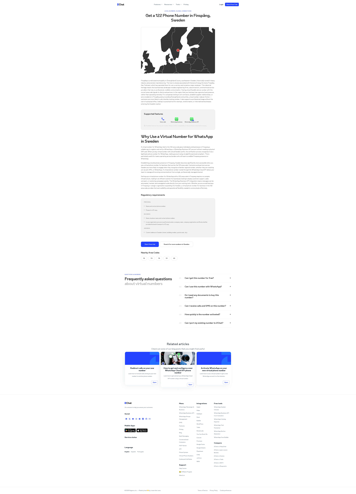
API (180, 449)
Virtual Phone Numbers (186, 456)
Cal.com (199, 438)
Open (154, 382)
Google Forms (201, 444)
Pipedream (200, 451)
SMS (180, 422)
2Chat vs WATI (218, 463)
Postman (199, 441)
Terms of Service (203, 490)
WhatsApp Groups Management (184, 417)
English (127, 452)
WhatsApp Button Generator (219, 432)
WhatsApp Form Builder (221, 437)
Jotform (199, 458)
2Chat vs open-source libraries (220, 451)
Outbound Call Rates (185, 459)
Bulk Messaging (184, 436)
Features (182, 426)
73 (151, 258)
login (221, 4)
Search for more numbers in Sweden (176, 244)
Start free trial (231, 4)
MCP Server (183, 446)
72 (166, 258)
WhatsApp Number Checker (220, 408)
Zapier (198, 407)
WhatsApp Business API (186, 413)
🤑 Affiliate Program (185, 472)
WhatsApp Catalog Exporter (220, 420)
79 (159, 258)
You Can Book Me (202, 434)
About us (182, 475)
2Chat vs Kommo (219, 456)
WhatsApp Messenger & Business (186, 408)
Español (133, 452)
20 (174, 258)
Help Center (183, 468)
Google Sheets (201, 448)
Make (198, 410)
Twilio (198, 427)
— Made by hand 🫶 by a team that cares (149, 490)
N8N (198, 461)
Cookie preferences (225, 490)
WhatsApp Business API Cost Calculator (221, 414)
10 (144, 258)
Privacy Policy (214, 490)
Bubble (199, 421)
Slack (198, 417)
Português (140, 452)
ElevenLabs (200, 431)
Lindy (198, 455)
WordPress (200, 424)
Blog (180, 433)
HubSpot (199, 414)
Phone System (183, 452)
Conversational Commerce (183, 441)
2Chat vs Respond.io (220, 466)
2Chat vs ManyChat (220, 446)
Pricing (186, 4)
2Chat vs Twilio (218, 459)
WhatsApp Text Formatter (219, 426)
